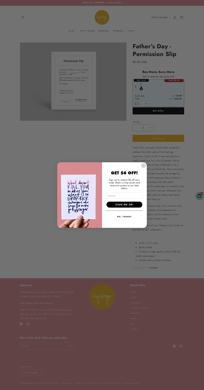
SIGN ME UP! (124, 204)
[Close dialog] (143, 165)
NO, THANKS (124, 216)
